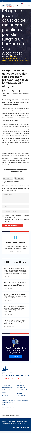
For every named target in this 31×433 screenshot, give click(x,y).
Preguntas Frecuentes (22, 400)
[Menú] (29, 5)
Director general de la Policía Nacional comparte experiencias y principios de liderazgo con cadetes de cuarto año (15, 284)
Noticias (15, 93)
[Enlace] (9, 5)
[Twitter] (24, 427)
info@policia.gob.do (22, 390)
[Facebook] (21, 427)
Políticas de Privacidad (23, 398)
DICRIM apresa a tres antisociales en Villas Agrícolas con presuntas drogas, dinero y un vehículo (15, 296)
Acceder (15, 356)
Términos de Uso (21, 395)
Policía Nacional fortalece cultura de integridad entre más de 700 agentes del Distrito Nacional (15, 322)
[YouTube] (28, 427)
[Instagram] (26, 427)
